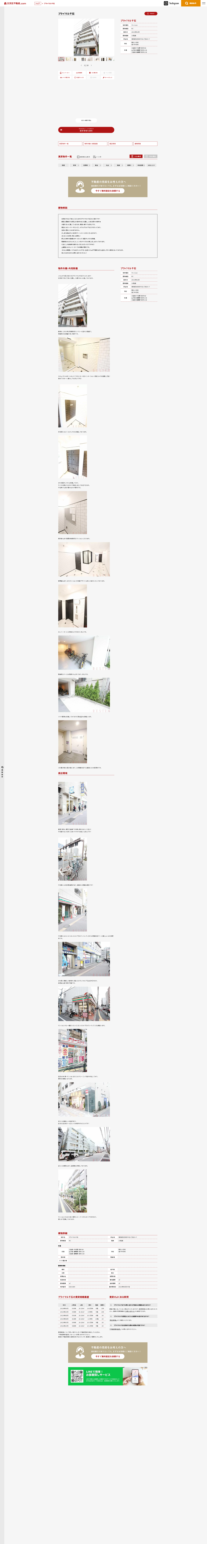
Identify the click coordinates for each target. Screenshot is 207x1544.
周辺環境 (113, 144)
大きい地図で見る (86, 120)
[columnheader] (74, 165)
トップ (38, 3)
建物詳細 (138, 144)
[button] (81, 65)
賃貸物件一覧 (64, 144)
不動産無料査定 (64, 1334)
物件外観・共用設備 (91, 144)
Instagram (171, 3)
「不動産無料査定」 (115, 1329)
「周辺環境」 (113, 1320)
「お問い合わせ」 (130, 1311)
